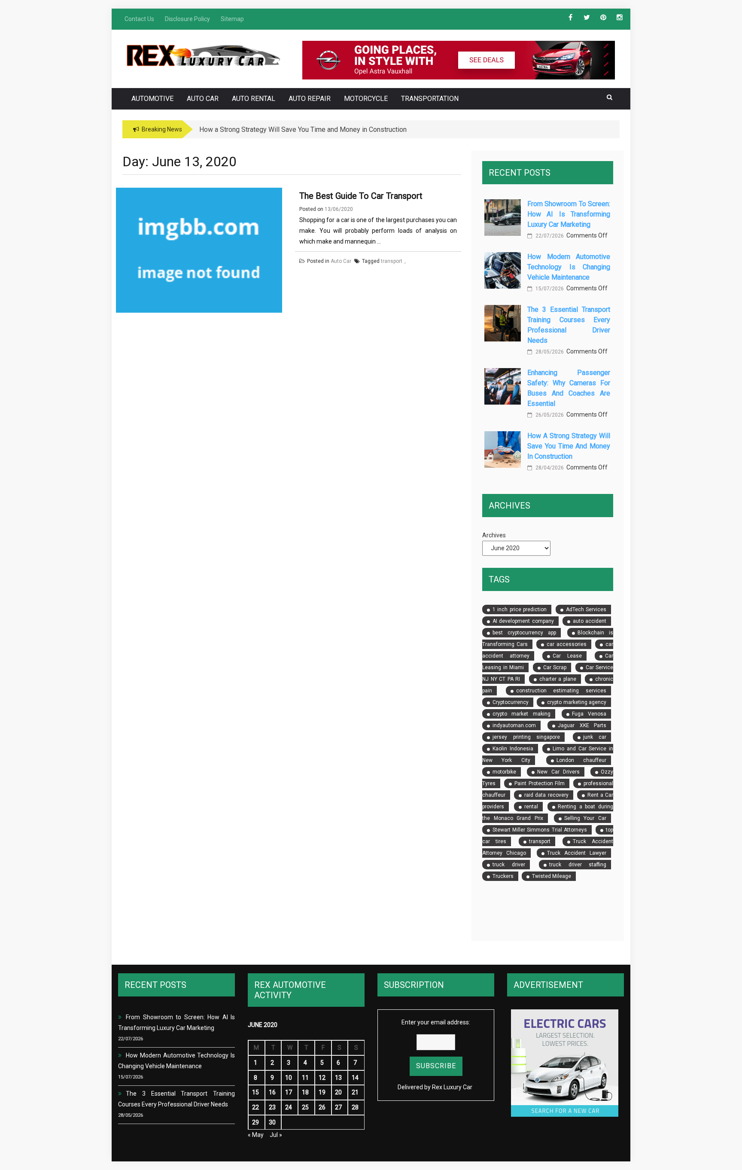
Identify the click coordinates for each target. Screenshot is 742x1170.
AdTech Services (586, 609)
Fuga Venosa (589, 714)
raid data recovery (546, 795)
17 (288, 1092)
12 (322, 1077)
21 (355, 1092)
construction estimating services (561, 691)
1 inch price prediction (520, 609)
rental (531, 807)
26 (322, 1107)
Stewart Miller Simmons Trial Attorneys (540, 830)
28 (355, 1107)
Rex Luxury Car (452, 1087)
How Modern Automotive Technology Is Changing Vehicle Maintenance (568, 267)
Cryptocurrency (511, 702)
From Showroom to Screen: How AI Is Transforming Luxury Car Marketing (568, 214)
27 (338, 1107)
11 (305, 1077)
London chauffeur (581, 760)
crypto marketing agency (576, 702)
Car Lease (567, 656)
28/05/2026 (549, 352)
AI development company (523, 621)
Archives (494, 535)
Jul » (276, 1134)
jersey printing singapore (526, 737)
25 (305, 1107)
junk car (594, 737)
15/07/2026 (549, 289)
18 (305, 1092)
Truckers (503, 876)
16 (272, 1092)
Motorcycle (366, 98)
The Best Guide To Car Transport (361, 196)
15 (255, 1092)
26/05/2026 (549, 415)
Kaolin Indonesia (513, 749)
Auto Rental (253, 98)
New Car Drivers (558, 772)
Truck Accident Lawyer (576, 853)
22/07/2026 (549, 236)
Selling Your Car (585, 818)
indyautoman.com (514, 725)
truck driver (509, 865)
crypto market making (521, 714)
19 (322, 1092)
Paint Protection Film (539, 783)
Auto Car (203, 98)
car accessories (566, 644)
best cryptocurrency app (524, 633)
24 (288, 1107)
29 (255, 1122)
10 (288, 1077)
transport (539, 841)
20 (338, 1092)
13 (338, 1077)
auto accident (589, 621)
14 (355, 1077)
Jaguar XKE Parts (582, 725)
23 (272, 1107)
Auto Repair (310, 98)
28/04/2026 (549, 468)
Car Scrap (554, 667)
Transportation (430, 98)
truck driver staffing (577, 865)
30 (272, 1122)
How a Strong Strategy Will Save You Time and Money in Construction (568, 446)
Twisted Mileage (551, 876)
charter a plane (557, 679)
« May (256, 1134)
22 (255, 1107)
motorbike (504, 772)
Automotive (152, 98)
